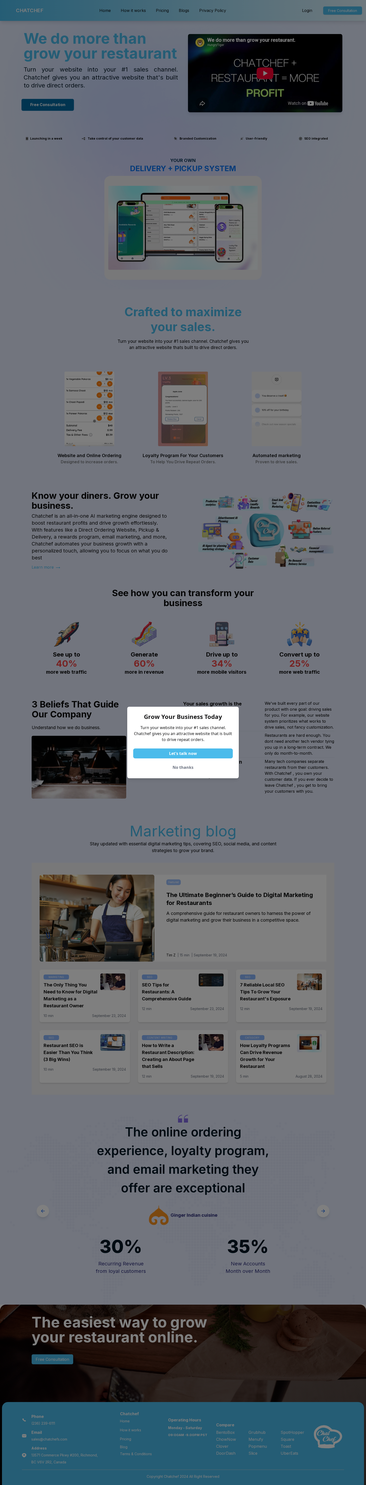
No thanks (183, 767)
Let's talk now (183, 753)
